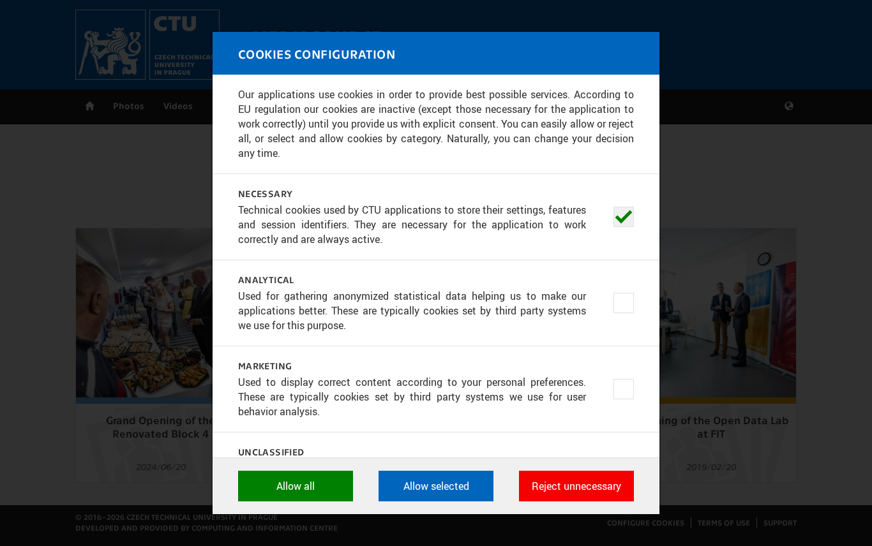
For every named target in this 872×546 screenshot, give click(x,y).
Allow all (295, 486)
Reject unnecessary (576, 486)
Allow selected (436, 486)
